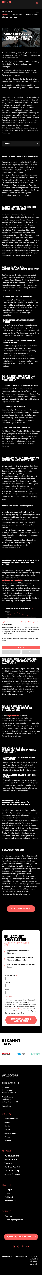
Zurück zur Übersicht (20, 908)
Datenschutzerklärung (15, 1009)
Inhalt (21, 144)
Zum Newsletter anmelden (20, 1236)
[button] (5, 622)
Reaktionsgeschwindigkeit (12, 580)
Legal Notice (36, 622)
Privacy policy (26, 622)
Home (4, 14)
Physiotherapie (13, 715)
